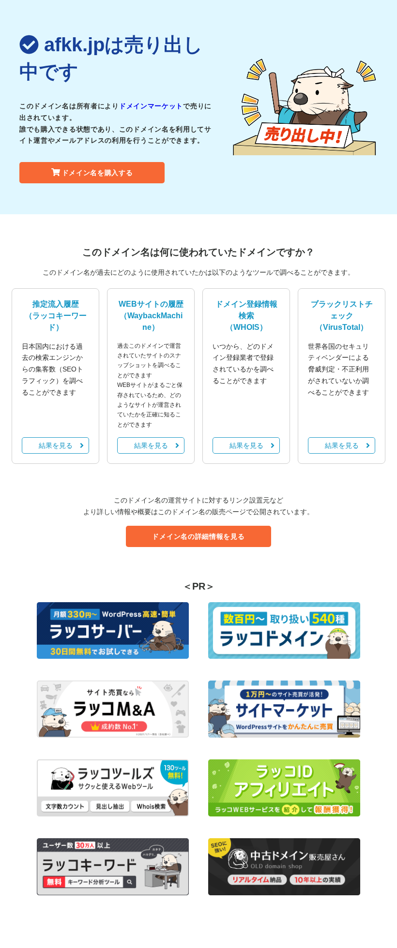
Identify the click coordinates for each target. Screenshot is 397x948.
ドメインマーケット (151, 106)
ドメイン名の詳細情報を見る (198, 536)
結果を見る (56, 445)
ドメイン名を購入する (97, 173)
